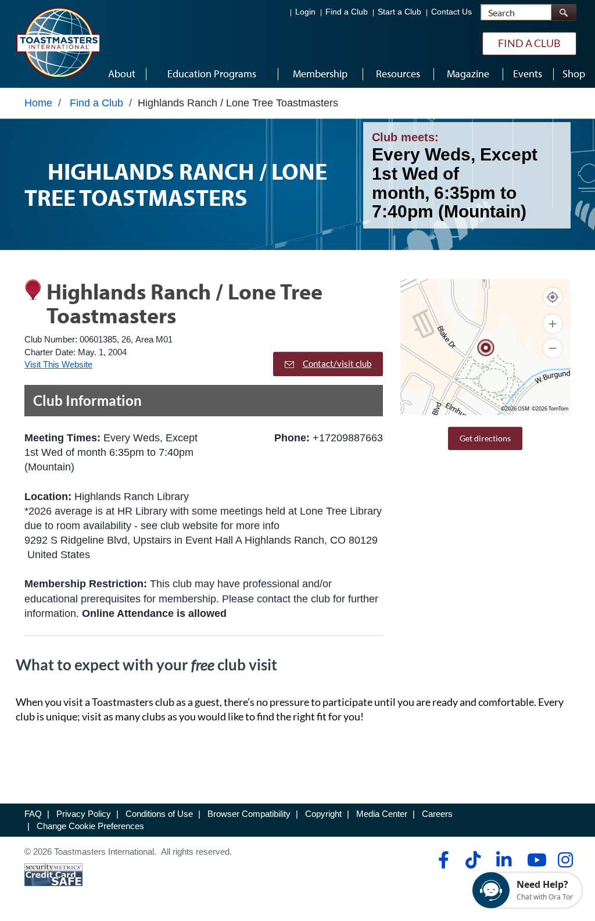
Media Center (381, 814)
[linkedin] (503, 859)
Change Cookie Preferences (90, 826)
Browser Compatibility (249, 814)
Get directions (485, 438)
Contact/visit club (337, 363)
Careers (437, 814)
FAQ (33, 814)
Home (38, 103)
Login (305, 12)
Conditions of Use (159, 814)
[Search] (563, 12)
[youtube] (534, 859)
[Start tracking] (552, 297)
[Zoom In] (552, 324)
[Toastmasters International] (57, 42)
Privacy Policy (83, 814)
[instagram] (565, 859)
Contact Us (451, 12)
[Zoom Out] (552, 348)
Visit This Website (58, 364)
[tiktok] (473, 859)
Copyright (323, 814)
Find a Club (346, 12)
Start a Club (399, 12)
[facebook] (442, 859)
